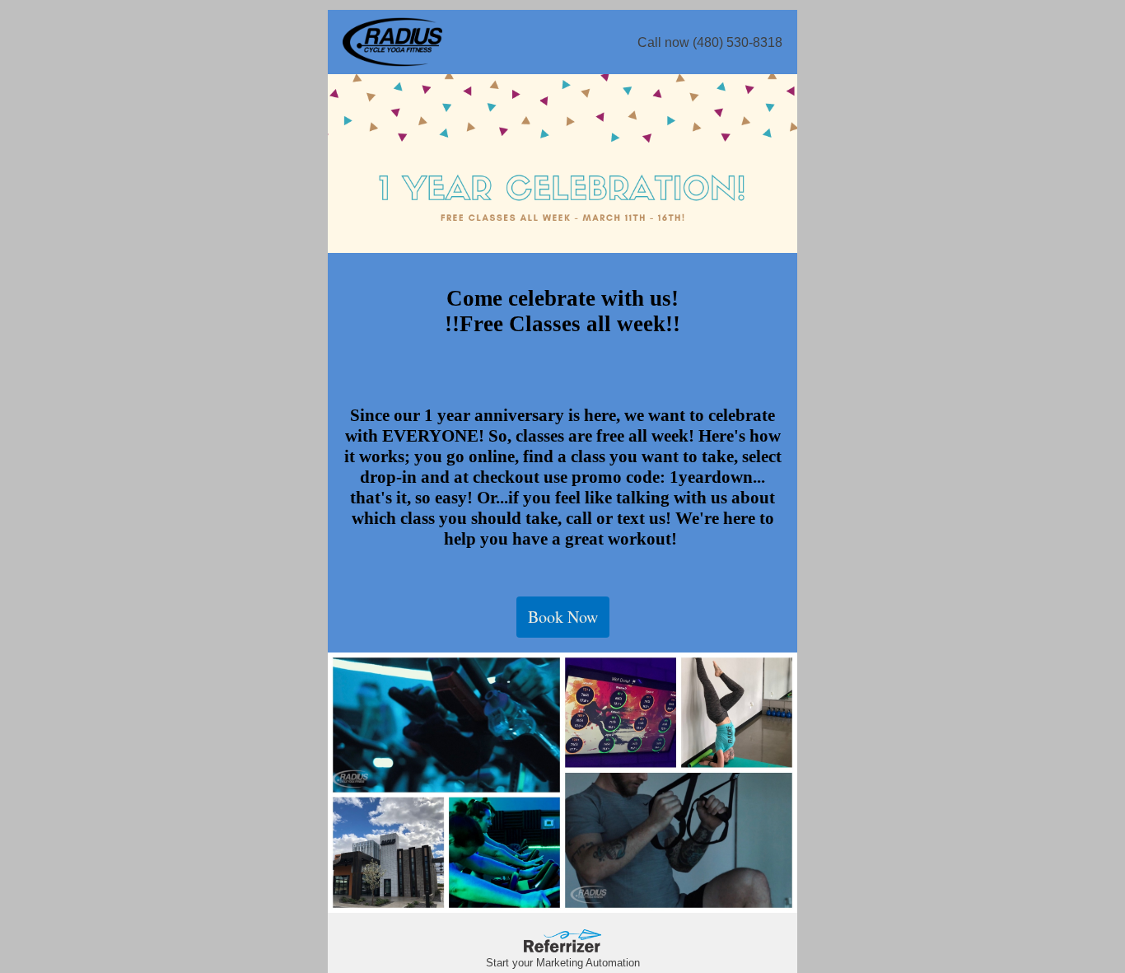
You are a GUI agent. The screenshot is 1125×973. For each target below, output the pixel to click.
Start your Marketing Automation (563, 963)
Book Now (563, 617)
